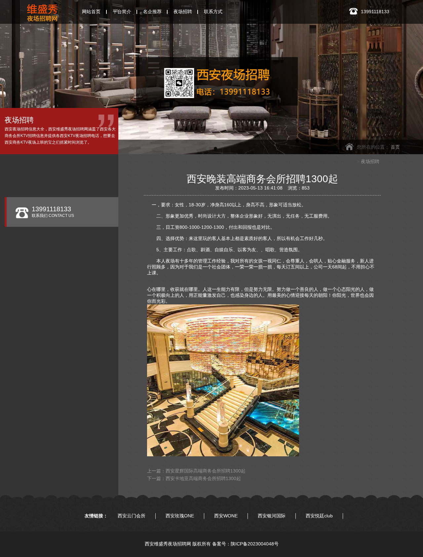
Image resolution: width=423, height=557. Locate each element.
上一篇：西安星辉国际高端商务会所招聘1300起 (196, 470)
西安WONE (226, 515)
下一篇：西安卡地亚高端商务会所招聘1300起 (194, 478)
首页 (395, 147)
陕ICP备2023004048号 (255, 543)
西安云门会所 (131, 515)
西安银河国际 (272, 515)
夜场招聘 (370, 161)
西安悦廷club (319, 515)
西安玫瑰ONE (180, 515)
